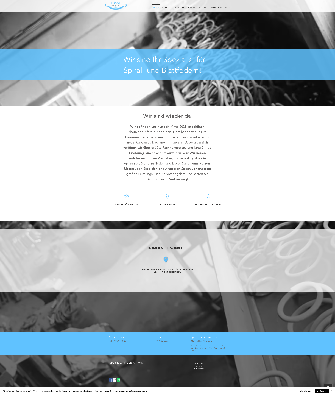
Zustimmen (321, 391)
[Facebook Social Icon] (111, 380)
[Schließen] (331, 391)
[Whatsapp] (118, 380)
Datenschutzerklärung (138, 391)
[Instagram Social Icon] (114, 380)
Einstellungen (305, 391)
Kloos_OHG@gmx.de (159, 341)
